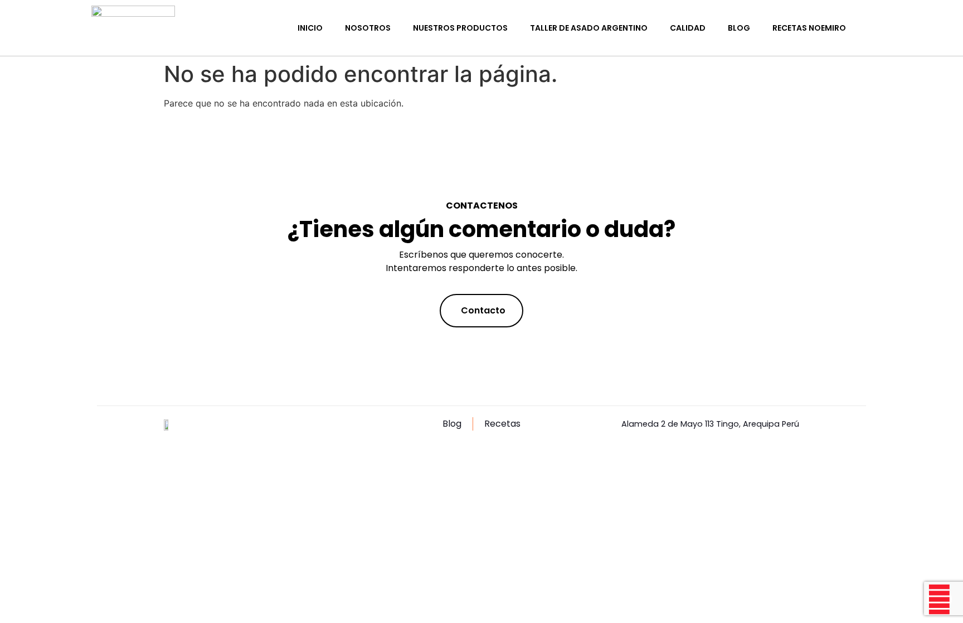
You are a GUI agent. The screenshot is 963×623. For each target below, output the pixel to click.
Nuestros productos (460, 27)
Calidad (688, 27)
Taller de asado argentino (589, 27)
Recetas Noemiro (809, 27)
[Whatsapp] (939, 599)
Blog (739, 27)
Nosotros (368, 27)
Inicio (310, 27)
